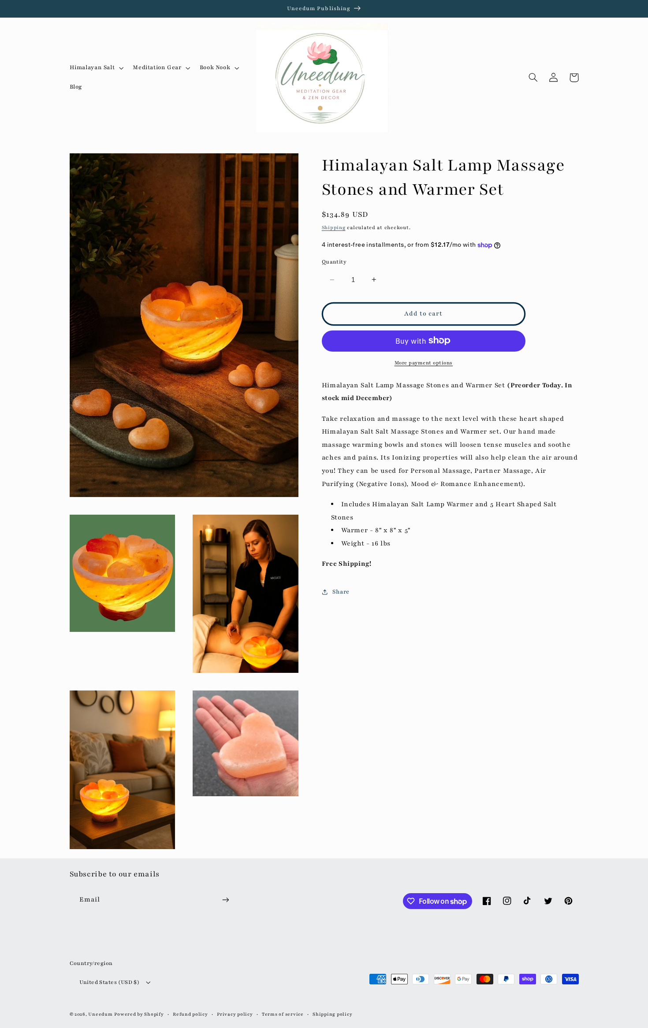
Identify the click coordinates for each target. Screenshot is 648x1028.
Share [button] (341, 592)
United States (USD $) (109, 982)
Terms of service (283, 1014)
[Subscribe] (225, 900)
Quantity (334, 261)
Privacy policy (235, 1014)
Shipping (334, 227)
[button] (95, 68)
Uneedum (100, 1014)
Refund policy (190, 1014)
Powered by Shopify (139, 1014)
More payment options (424, 362)
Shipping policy (332, 1014)
